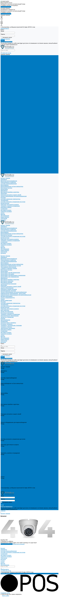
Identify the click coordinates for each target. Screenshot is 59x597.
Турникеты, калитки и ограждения (10, 71)
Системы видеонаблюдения (9, 61)
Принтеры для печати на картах (10, 69)
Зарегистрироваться (6, 42)
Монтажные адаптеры (7, 111)
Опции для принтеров (7, 142)
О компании (4, 161)
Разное (3, 129)
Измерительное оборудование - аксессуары (13, 124)
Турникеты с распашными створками (11, 156)
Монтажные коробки (6, 113)
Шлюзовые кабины (6, 160)
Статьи (3, 560)
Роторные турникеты (6, 154)
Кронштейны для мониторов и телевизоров (13, 106)
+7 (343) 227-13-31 (6, 53)
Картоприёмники (5, 150)
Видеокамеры (5, 62)
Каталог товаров (5, 86)
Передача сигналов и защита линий (11, 117)
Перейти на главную (7, 544)
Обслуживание (5, 79)
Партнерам (4, 171)
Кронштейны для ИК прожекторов (10, 103)
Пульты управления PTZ (8, 128)
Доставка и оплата (6, 163)
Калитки (3, 149)
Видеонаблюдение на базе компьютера (12, 64)
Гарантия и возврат (6, 164)
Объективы (4, 115)
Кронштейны (4, 101)
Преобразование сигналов (8, 121)
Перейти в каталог (6, 6)
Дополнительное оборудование (10, 146)
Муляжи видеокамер (6, 126)
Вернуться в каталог (19, 544)
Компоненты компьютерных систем (11, 96)
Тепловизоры (4, 135)
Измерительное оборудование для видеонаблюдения (16, 125)
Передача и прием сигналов (9, 120)
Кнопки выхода (5, 68)
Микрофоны (4, 108)
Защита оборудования (7, 118)
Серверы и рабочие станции (9, 99)
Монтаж (3, 78)
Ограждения (4, 152)
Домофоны (4, 57)
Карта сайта (5, 595)
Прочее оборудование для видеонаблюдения (14, 122)
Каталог (3, 548)
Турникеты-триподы (6, 157)
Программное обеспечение (8, 97)
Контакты (3, 172)
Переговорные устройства (8, 60)
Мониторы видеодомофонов (9, 58)
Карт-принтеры (5, 140)
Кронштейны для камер (7, 104)
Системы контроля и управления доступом (13, 67)
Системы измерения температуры (10, 133)
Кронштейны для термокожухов (10, 107)
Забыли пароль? (5, 39)
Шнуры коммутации (6, 131)
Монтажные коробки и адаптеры (10, 110)
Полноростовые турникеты (8, 153)
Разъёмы (3, 132)
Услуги (2, 165)
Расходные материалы (7, 143)
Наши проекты (5, 170)
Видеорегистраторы (6, 65)
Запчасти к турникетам (7, 147)
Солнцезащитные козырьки (8, 114)
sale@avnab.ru (5, 28)
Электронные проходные (8, 158)
